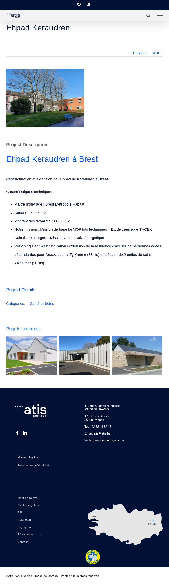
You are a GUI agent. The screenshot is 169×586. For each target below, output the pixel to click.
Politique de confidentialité (33, 465)
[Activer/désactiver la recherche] (148, 15)
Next (155, 53)
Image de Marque (46, 575)
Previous (140, 53)
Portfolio (19, 35)
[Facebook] (17, 433)
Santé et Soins (42, 304)
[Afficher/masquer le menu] (159, 15)
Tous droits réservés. (86, 575)
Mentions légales (28, 457)
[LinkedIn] (25, 433)
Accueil (9, 35)
